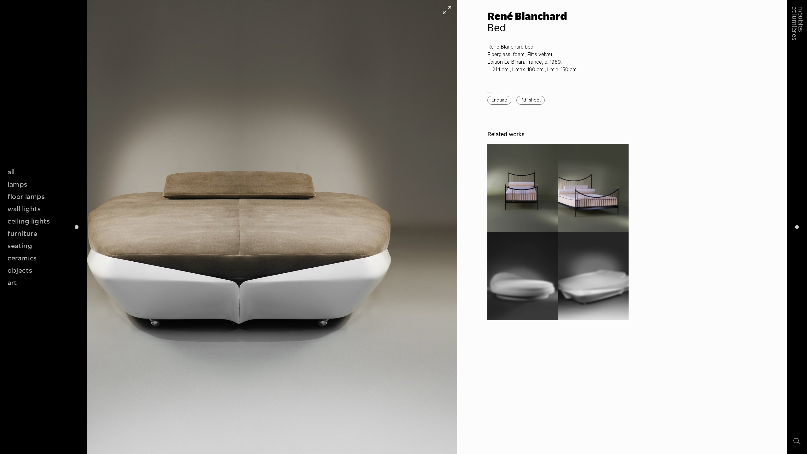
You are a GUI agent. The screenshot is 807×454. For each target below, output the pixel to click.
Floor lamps (26, 196)
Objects (20, 270)
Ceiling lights (29, 221)
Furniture (22, 233)
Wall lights (24, 208)
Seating (20, 245)
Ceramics (22, 258)
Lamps (17, 184)
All (11, 172)
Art (12, 282)
